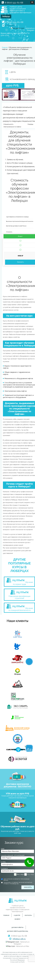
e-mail (3, 862)
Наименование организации (12, 855)
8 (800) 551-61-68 (14, 2)
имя (3, 849)
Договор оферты (17, 927)
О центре (17, 915)
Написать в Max (22, 946)
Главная (6, 915)
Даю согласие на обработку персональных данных (16, 879)
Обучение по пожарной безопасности (20, 609)
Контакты (28, 915)
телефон (5, 868)
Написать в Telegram (21, 943)
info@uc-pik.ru (10, 25)
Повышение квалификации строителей (19, 597)
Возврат (17, 919)
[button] (32, 2)
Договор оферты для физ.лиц (17, 931)
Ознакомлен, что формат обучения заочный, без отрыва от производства (18, 883)
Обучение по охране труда (23, 583)
